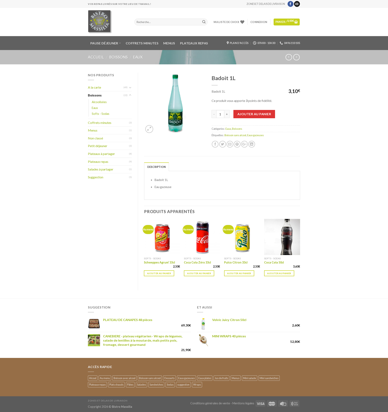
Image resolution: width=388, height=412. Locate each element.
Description (156, 166)
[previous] (144, 251)
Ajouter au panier (254, 114)
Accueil (96, 57)
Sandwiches (156, 384)
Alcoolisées (99, 102)
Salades (141, 384)
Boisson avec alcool (124, 378)
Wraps (197, 384)
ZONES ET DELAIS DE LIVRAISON (266, 3)
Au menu (105, 378)
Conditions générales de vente (210, 403)
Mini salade (249, 378)
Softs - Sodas (100, 113)
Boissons (118, 57)
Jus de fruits (221, 378)
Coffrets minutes (142, 43)
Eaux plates (204, 378)
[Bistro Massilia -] (108, 22)
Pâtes (130, 384)
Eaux (138, 57)
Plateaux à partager (101, 154)
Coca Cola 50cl (274, 262)
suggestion (183, 384)
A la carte (94, 87)
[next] (300, 251)
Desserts (169, 378)
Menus (169, 43)
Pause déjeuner (104, 43)
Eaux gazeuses (255, 135)
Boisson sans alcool (235, 135)
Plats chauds (116, 384)
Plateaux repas (194, 43)
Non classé (95, 138)
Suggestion (95, 177)
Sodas (170, 384)
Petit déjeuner (97, 146)
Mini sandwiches (269, 378)
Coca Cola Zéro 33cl (197, 262)
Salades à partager (100, 169)
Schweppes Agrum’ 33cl (159, 262)
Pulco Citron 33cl (236, 262)
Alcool (92, 378)
